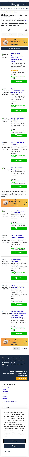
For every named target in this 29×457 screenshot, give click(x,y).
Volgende (24, 348)
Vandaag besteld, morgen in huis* (13, 358)
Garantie (4, 389)
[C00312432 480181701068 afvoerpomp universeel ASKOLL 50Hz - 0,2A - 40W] (5, 315)
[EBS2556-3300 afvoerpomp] (5, 171)
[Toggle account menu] (24, 4)
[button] (14, 8)
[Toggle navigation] (2, 4)
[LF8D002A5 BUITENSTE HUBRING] (5, 239)
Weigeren (14, 446)
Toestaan (14, 441)
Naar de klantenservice (9, 401)
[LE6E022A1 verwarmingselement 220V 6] (5, 92)
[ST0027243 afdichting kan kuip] (5, 214)
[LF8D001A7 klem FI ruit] (5, 146)
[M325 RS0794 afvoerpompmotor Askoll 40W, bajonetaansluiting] (5, 57)
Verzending (5, 387)
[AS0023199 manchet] (5, 263)
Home (2, 12)
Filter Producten (15, 48)
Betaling (4, 396)
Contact (4, 398)
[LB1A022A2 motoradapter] (5, 121)
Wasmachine (9, 12)
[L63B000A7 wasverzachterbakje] (5, 289)
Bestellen (20, 81)
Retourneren (6, 394)
